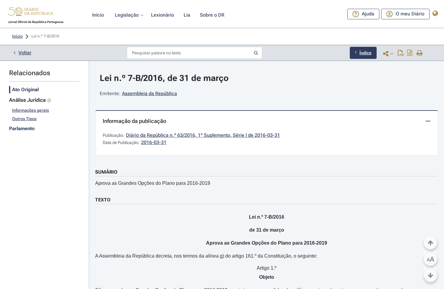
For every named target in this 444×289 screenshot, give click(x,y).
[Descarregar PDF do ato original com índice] (410, 53)
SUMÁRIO (106, 172)
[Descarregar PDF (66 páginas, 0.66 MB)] (401, 53)
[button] (30, 12)
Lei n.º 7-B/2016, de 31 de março (164, 78)
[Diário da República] (30, 12)
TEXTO (103, 200)
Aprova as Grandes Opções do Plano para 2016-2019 (152, 183)
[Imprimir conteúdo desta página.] (420, 53)
